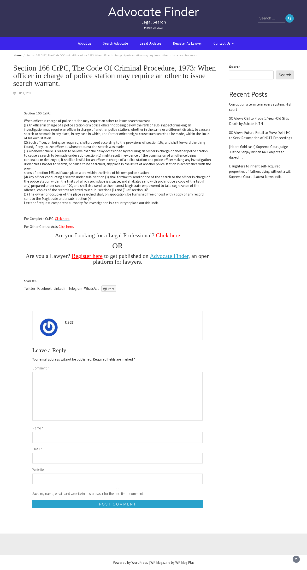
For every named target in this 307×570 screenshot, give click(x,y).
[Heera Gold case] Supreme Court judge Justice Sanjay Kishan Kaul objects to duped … (258, 151)
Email (37, 449)
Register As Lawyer (187, 43)
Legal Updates (150, 43)
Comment (40, 368)
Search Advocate (115, 43)
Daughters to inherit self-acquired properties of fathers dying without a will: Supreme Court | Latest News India (260, 171)
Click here (66, 226)
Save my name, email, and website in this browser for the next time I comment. (88, 493)
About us (84, 43)
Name (37, 428)
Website (38, 469)
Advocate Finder (153, 11)
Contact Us (221, 43)
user (69, 322)
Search (235, 66)
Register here (87, 256)
